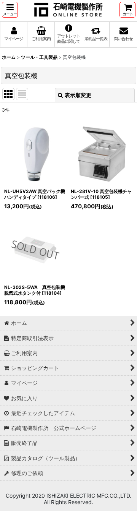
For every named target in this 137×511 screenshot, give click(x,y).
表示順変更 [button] (78, 95)
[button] (10, 10)
